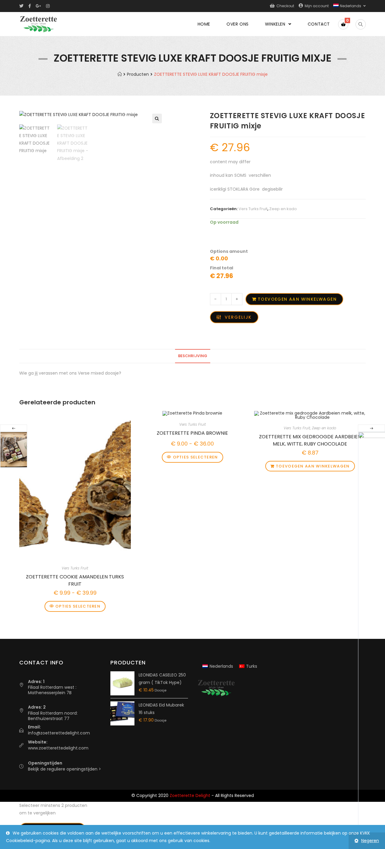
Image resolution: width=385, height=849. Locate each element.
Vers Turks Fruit (253, 209)
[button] (157, 118)
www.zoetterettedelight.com (58, 748)
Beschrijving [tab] (192, 355)
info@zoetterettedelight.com (59, 733)
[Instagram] (48, 6)
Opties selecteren (77, 606)
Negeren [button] (370, 841)
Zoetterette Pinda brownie (192, 433)
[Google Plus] (38, 6)
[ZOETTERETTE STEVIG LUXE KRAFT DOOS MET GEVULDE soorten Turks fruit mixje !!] (13, 449)
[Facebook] (29, 6)
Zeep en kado (283, 209)
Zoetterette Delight (190, 795)
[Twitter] (22, 6)
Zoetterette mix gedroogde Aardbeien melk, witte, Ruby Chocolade (310, 439)
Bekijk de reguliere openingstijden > (64, 769)
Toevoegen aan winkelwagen (297, 299)
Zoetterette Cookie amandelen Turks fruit (75, 579)
